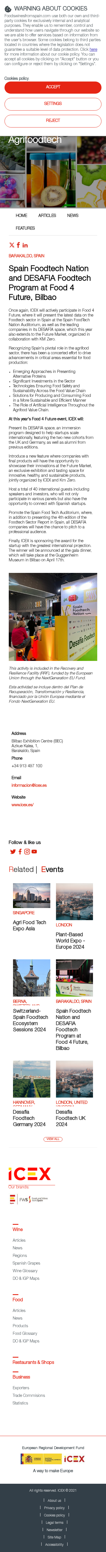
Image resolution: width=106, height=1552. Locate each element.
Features (25, 229)
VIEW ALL (53, 1139)
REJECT (53, 121)
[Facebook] (20, 854)
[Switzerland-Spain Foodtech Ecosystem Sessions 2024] (31, 996)
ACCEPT (53, 87)
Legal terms (54, 1523)
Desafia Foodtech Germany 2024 (29, 1118)
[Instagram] (27, 854)
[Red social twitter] (12, 247)
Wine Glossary (25, 1271)
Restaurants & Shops (33, 1363)
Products (20, 1326)
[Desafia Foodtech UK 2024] (74, 1097)
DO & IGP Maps (26, 1279)
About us (54, 1501)
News (72, 216)
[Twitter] (13, 854)
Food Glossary (25, 1334)
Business (21, 1377)
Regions (20, 1256)
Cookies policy (17, 79)
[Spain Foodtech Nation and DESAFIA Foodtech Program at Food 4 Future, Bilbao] (74, 996)
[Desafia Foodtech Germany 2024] (31, 1097)
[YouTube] (34, 854)
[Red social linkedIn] (25, 247)
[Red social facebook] (18, 247)
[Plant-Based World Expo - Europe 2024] (74, 919)
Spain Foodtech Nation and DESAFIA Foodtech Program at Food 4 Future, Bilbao (73, 1030)
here (93, 50)
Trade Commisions (29, 1396)
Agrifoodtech (35, 141)
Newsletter (54, 1530)
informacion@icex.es (29, 786)
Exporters (21, 1388)
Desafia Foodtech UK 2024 (70, 1118)
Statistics (20, 1404)
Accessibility (54, 1545)
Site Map (54, 1537)
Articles (47, 216)
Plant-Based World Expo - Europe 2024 (70, 941)
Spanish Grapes (26, 1264)
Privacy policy (54, 1508)
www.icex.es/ (23, 805)
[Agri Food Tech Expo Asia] (31, 907)
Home (21, 216)
